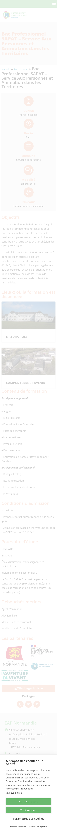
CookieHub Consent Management (33, 826)
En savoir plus (14, 793)
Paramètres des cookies (28, 818)
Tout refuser (28, 810)
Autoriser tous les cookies (28, 802)
